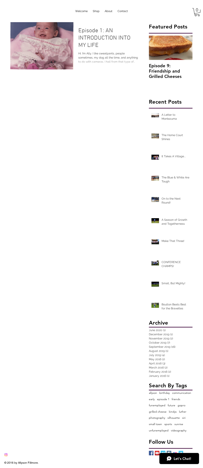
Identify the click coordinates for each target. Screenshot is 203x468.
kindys (173, 411)
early (152, 399)
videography (178, 430)
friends (176, 399)
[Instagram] (6, 455)
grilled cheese (158, 411)
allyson (153, 393)
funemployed (157, 405)
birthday (164, 393)
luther (182, 411)
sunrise (178, 424)
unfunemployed (159, 430)
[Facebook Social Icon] (151, 453)
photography (157, 418)
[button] (197, 12)
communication (181, 393)
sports (168, 424)
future (171, 405)
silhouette (174, 418)
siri (184, 418)
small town (155, 424)
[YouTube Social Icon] (157, 453)
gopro (181, 405)
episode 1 (163, 399)
